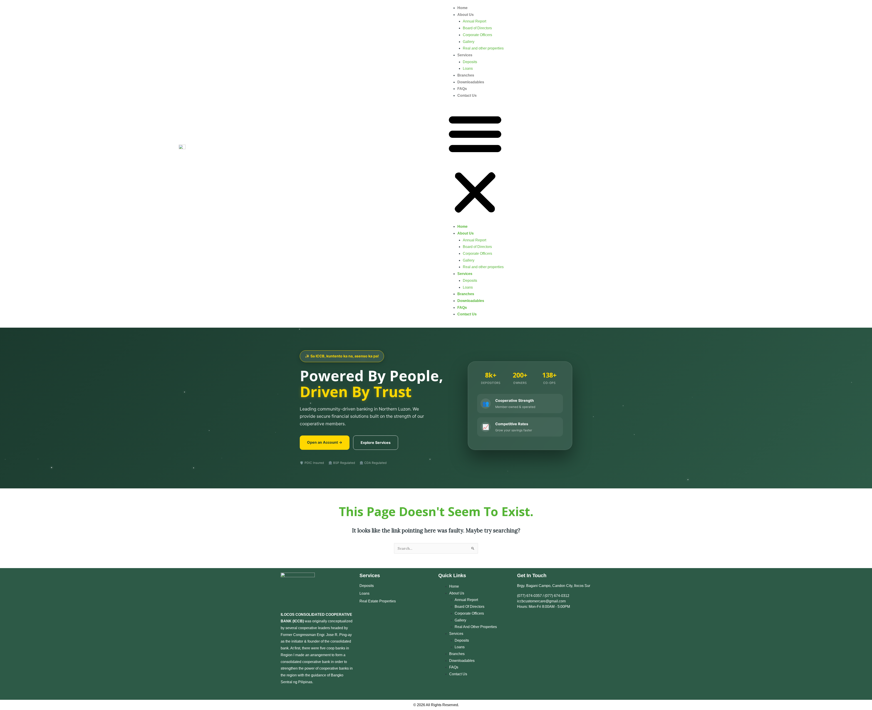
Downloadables (470, 82)
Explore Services (376, 442)
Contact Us (467, 95)
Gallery (468, 42)
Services (464, 55)
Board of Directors (477, 28)
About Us (465, 15)
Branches (465, 75)
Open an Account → (324, 442)
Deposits (470, 62)
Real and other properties (483, 48)
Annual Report (474, 21)
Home (462, 8)
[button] (475, 163)
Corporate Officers (477, 35)
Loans (468, 68)
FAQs (462, 89)
